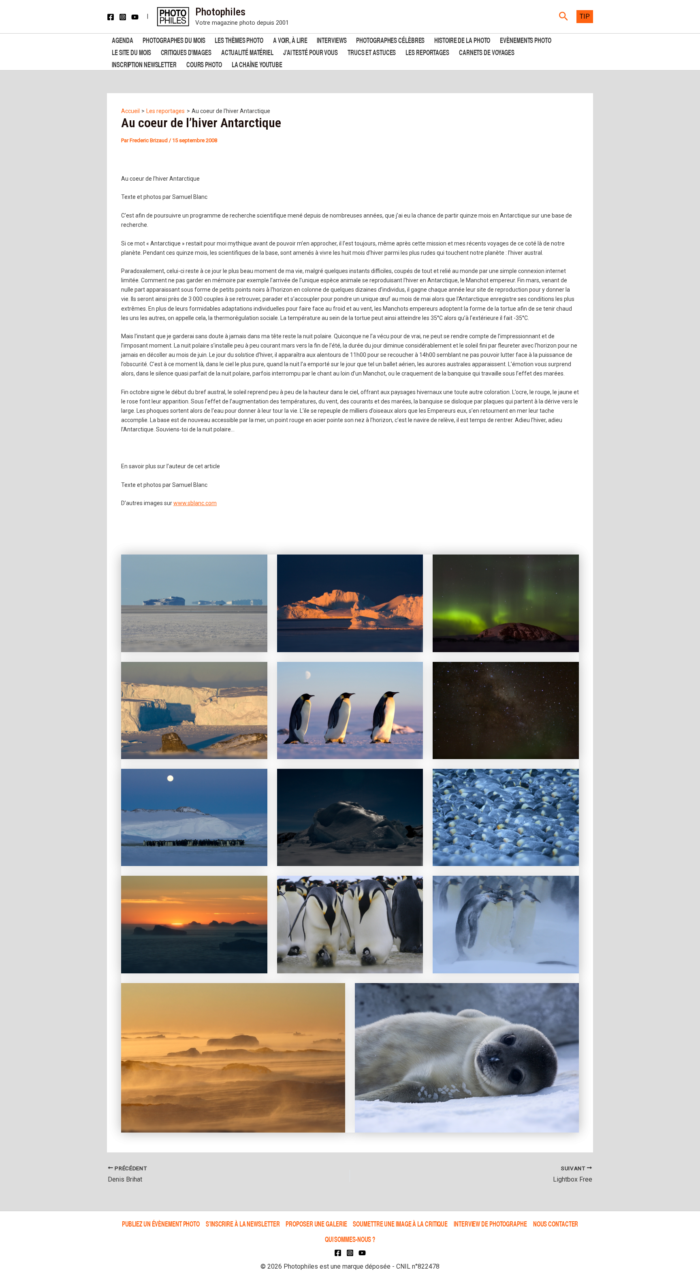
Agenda (122, 39)
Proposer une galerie (316, 1223)
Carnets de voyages (486, 51)
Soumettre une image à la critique (400, 1223)
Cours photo (204, 63)
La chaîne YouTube (257, 63)
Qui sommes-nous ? (350, 1238)
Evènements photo (525, 39)
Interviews (331, 39)
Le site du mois (131, 51)
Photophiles (220, 12)
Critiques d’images (186, 51)
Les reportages (427, 51)
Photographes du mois (174, 39)
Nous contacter (555, 1223)
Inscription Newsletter (144, 63)
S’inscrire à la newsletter (243, 1223)
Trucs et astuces (372, 51)
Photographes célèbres (390, 39)
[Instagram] (122, 17)
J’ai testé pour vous (310, 51)
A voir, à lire (290, 39)
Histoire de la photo (462, 39)
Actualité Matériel (247, 51)
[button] (564, 16)
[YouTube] (135, 17)
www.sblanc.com (195, 503)
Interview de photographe (490, 1223)
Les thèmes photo (239, 39)
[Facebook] (110, 17)
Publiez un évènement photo (161, 1223)
